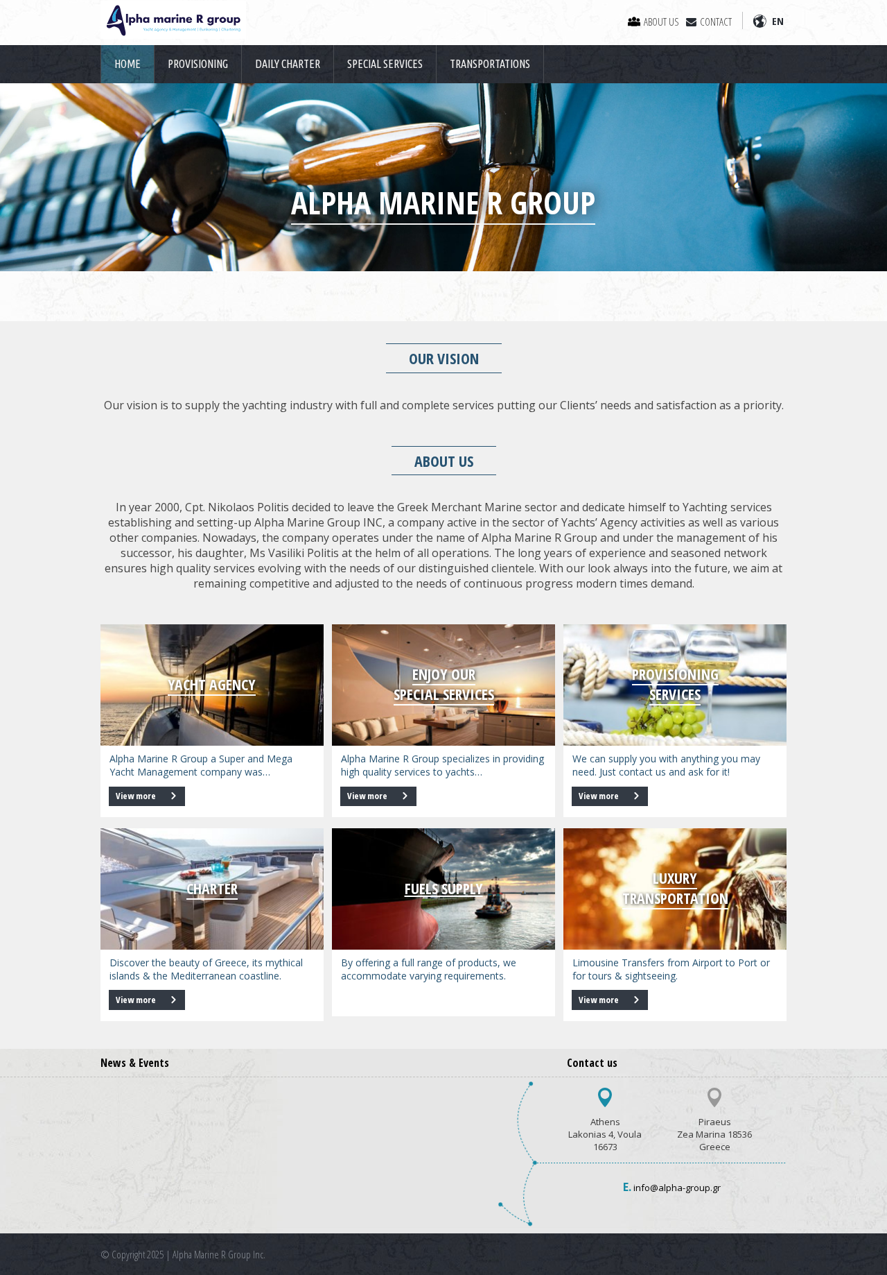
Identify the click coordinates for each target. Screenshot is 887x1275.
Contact (716, 21)
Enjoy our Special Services (444, 684)
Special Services (385, 64)
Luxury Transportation (675, 888)
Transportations (490, 64)
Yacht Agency (212, 684)
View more (137, 795)
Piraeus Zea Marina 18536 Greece (714, 1134)
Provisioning (198, 64)
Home (127, 64)
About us (661, 21)
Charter (212, 888)
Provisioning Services (675, 684)
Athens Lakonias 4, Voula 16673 (605, 1134)
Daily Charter (287, 64)
